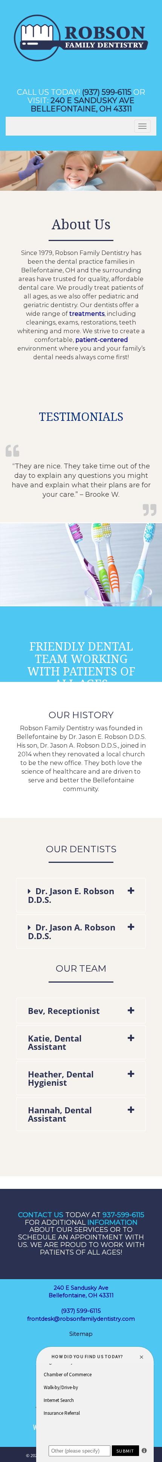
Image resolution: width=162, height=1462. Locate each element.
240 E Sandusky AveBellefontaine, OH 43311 (83, 104)
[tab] (81, 895)
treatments (86, 313)
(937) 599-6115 (106, 92)
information (112, 1222)
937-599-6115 (123, 1215)
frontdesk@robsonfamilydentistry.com (81, 1318)
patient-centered (101, 339)
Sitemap (81, 1334)
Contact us (40, 1215)
